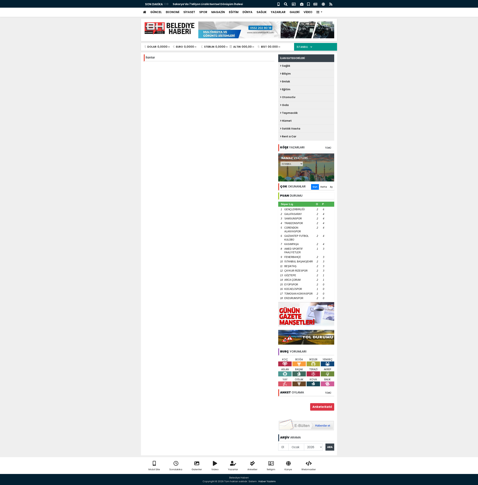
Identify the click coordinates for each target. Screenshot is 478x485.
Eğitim (285, 89)
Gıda (285, 105)
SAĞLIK (262, 12)
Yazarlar (233, 469)
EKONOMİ (172, 12)
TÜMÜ (328, 147)
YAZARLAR (278, 12)
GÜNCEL (156, 12)
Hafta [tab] (323, 186)
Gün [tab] (315, 186)
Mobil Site (154, 469)
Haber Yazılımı (267, 481)
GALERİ (294, 12)
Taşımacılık (289, 113)
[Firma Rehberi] (301, 4)
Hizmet (286, 121)
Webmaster (308, 469)
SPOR (203, 12)
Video (215, 469)
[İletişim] (293, 4)
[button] (319, 12)
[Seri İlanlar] (308, 4)
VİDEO (308, 12)
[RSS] (331, 4)
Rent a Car (288, 136)
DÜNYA (247, 12)
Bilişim (286, 74)
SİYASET (189, 12)
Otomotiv (288, 97)
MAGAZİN (218, 12)
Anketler (252, 469)
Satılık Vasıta (290, 128)
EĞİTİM (233, 12)
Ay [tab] (331, 186)
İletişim (271, 469)
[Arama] (285, 4)
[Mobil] (278, 4)
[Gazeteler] (315, 4)
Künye (288, 469)
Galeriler (197, 469)
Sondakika (175, 469)
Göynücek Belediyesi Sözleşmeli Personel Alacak (206, 4)
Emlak (285, 81)
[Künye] (323, 4)
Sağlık (285, 66)
